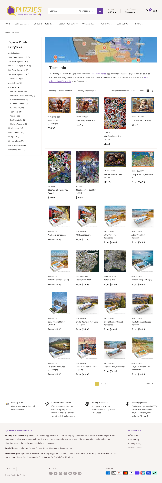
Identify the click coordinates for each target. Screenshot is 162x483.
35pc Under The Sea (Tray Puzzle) (86, 191)
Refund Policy (133, 435)
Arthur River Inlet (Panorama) (138, 236)
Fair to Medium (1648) (17, 145)
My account (130, 12)
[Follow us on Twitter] (55, 473)
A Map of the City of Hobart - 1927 (142, 176)
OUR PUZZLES (21, 23)
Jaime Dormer (53, 231)
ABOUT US (105, 23)
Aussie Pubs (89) (15, 83)
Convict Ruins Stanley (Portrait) (56, 323)
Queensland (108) (17, 107)
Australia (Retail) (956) (18, 91)
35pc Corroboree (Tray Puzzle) (113, 137)
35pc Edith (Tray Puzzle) (141, 120)
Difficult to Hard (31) (16, 149)
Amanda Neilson (54, 117)
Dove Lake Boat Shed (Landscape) (56, 368)
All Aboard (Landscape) (57, 235)
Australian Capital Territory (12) (22, 95)
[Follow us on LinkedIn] (80, 473)
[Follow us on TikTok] (75, 473)
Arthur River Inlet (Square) (58, 280)
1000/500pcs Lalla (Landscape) (55, 122)
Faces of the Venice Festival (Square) (87, 368)
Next (148, 383)
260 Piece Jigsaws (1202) (18, 74)
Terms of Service (134, 447)
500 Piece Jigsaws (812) (18, 70)
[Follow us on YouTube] (70, 473)
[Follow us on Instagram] (60, 473)
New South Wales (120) (19, 99)
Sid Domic (107, 132)
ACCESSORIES (88, 23)
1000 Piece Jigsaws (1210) (19, 57)
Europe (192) (13, 136)
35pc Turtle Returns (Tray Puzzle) (58, 191)
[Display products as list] (152, 91)
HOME (7, 23)
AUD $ (8, 469)
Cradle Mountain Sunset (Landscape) (113, 323)
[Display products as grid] (148, 91)
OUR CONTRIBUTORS (43, 23)
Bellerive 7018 (109, 280)
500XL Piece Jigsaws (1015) (19, 65)
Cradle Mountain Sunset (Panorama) (141, 323)
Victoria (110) (15, 116)
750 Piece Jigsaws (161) (18, 61)
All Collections (14, 53)
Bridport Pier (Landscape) (141, 280)
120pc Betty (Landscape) (86, 120)
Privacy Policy (133, 439)
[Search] (100, 11)
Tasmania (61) (16, 112)
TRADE (138, 23)
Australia (12, 87)
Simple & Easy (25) (16, 141)
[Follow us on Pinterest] (65, 473)
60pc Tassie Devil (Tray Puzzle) (113, 175)
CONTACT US (122, 23)
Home (7, 32)
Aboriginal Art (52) (16, 78)
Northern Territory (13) (19, 103)
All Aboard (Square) (83, 235)
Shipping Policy (134, 443)
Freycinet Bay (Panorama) (114, 366)
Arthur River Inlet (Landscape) (110, 236)
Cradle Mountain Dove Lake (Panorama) (87, 323)
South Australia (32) (18, 120)
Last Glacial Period (98, 73)
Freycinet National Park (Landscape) (140, 368)
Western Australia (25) (18, 124)
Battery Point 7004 (83, 280)
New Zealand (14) (15, 128)
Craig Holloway (137, 171)
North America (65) (16, 132)
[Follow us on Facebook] (51, 473)
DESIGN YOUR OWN (67, 23)
